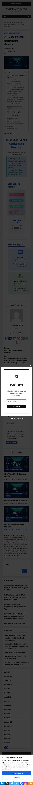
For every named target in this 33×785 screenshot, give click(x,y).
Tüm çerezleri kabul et (16, 773)
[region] (16, 770)
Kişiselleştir (16, 777)
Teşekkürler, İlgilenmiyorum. (16, 418)
